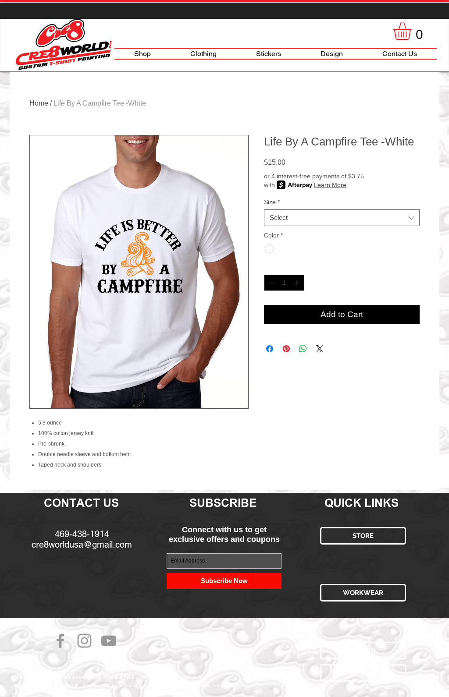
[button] (412, 31)
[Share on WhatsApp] (303, 348)
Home (38, 103)
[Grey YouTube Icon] (108, 640)
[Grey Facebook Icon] (60, 640)
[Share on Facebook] (269, 348)
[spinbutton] (284, 282)
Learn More (330, 184)
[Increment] (297, 282)
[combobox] (342, 217)
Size (272, 201)
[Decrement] (270, 282)
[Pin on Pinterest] (286, 348)
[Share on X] (319, 348)
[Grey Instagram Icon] (84, 640)
